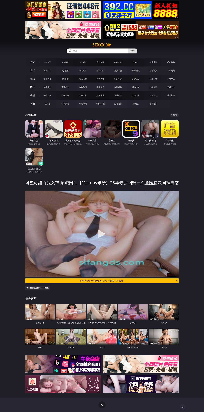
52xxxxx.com (102, 45)
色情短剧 (153, 103)
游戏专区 (100, 62)
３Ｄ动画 (100, 70)
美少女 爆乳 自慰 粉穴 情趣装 (38, 288)
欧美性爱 (100, 79)
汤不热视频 (100, 103)
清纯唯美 (136, 87)
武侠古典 (100, 95)
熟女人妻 (118, 70)
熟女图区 (153, 87)
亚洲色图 (65, 87)
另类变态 (171, 79)
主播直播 (153, 70)
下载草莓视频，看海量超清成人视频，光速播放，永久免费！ (102, 281)
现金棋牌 (153, 62)
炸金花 (136, 62)
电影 (32, 78)
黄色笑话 (153, 95)
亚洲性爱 (47, 79)
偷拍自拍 (65, 79)
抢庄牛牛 (171, 62)
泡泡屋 (136, 103)
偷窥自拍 (47, 87)
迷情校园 (118, 95)
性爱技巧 (171, 95)
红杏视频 (118, 103)
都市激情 (47, 95)
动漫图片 (100, 87)
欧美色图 (83, 87)
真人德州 (65, 62)
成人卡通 (83, 79)
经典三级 (136, 79)
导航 (32, 103)
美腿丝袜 (118, 87)
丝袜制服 (136, 70)
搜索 (133, 51)
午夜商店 (65, 103)
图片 (32, 87)
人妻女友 (83, 95)
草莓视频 (83, 103)
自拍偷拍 (65, 70)
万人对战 (83, 62)
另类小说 (136, 95)
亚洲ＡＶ (47, 70)
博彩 (32, 62)
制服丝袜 (118, 79)
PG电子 (47, 62)
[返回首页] (183, 407)
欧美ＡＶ (83, 70)
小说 (32, 95)
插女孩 (47, 103)
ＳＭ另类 (171, 70)
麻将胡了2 (118, 62)
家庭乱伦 (65, 95)
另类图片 (171, 87)
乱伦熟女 (153, 79)
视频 (32, 70)
